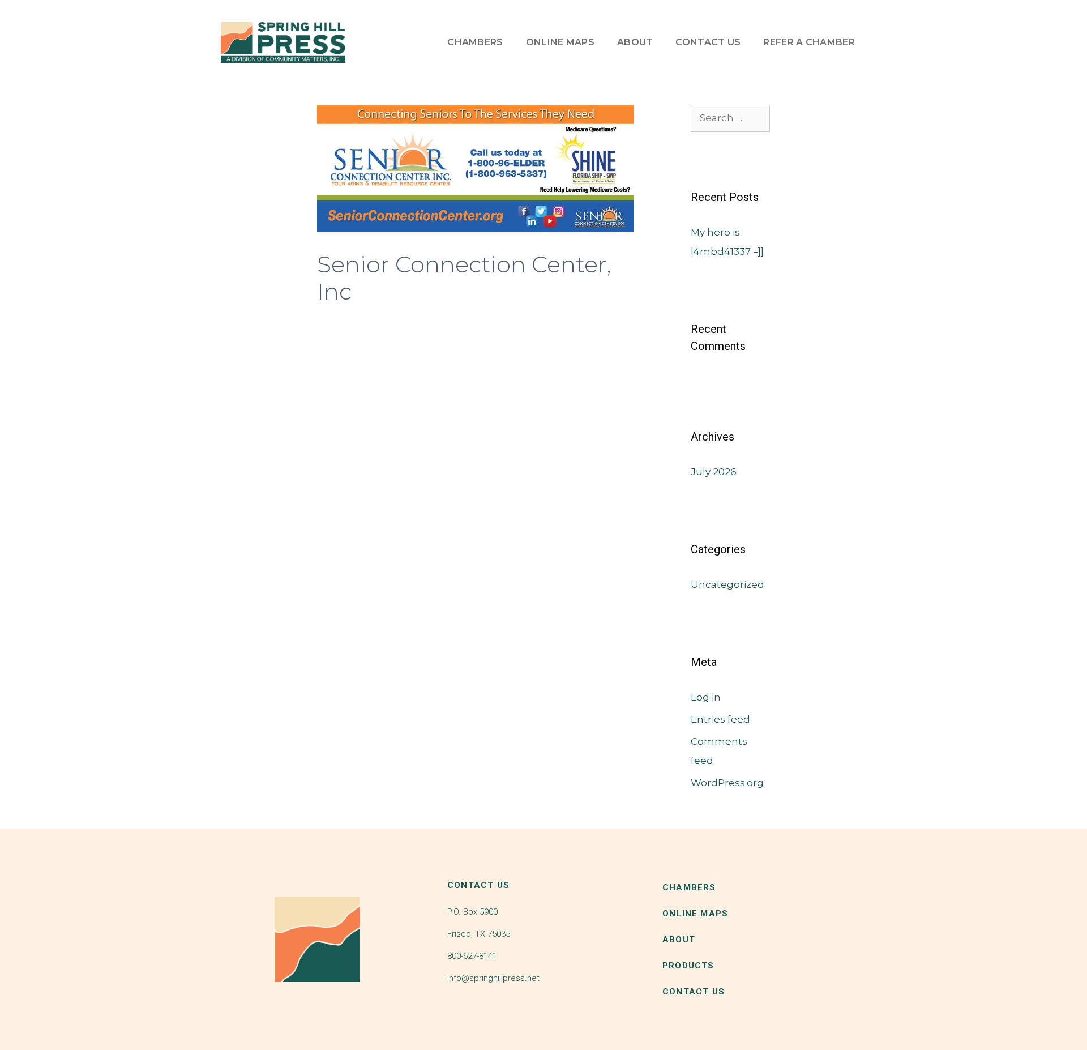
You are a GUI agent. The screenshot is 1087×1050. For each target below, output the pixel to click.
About (635, 42)
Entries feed (720, 719)
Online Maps (560, 42)
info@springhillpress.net (493, 978)
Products (688, 966)
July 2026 (714, 471)
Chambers (475, 42)
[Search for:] (730, 117)
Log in (706, 697)
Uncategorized (727, 584)
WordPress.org (727, 782)
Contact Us (708, 42)
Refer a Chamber (809, 42)
